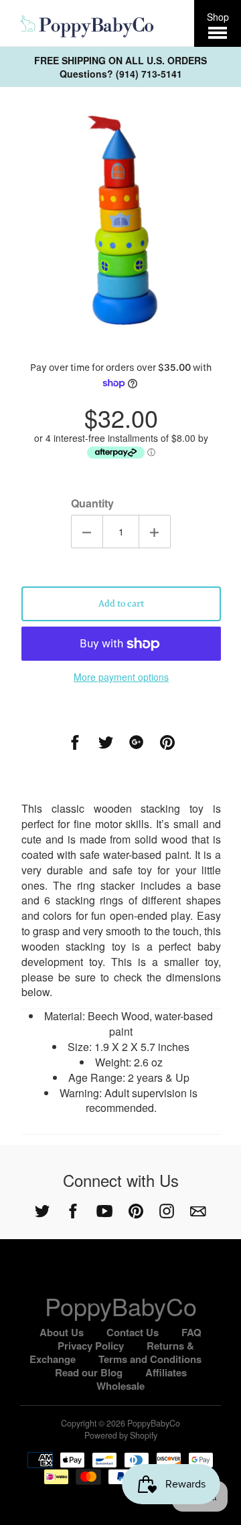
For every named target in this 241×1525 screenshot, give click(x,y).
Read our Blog (89, 1372)
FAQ (191, 1332)
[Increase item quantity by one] (155, 531)
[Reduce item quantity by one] (87, 531)
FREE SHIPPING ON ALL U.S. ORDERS (120, 60)
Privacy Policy (91, 1345)
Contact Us (132, 1332)
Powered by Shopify (120, 1435)
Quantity (92, 503)
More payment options (121, 677)
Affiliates (166, 1372)
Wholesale (120, 1385)
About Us (61, 1332)
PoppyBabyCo (121, 1306)
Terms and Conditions (150, 1359)
